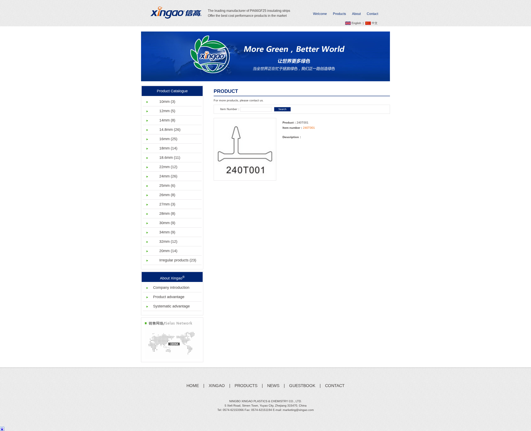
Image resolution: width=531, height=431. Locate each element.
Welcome (320, 14)
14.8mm (169, 129)
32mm (168, 241)
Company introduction (171, 287)
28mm (167, 213)
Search (282, 109)
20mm (168, 251)
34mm (167, 232)
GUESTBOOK (302, 385)
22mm (168, 167)
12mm (167, 111)
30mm (167, 223)
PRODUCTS (246, 385)
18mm (168, 148)
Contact (372, 14)
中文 (375, 23)
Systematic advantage (171, 306)
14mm (167, 120)
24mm (168, 176)
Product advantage (168, 297)
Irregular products (177, 260)
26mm (167, 195)
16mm (168, 139)
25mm (167, 185)
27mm (167, 204)
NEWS (273, 385)
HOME (192, 385)
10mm (167, 102)
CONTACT (335, 385)
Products (339, 14)
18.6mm (169, 157)
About (356, 14)
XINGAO (217, 385)
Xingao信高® (176, 12)
